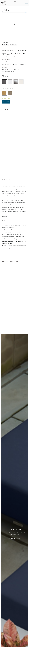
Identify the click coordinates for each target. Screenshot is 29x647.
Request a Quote (7, 7)
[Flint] (16, 82)
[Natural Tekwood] (4, 93)
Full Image (13, 44)
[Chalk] (10, 82)
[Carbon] (4, 82)
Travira (3, 50)
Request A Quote (15, 538)
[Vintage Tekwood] (10, 93)
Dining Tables (9, 50)
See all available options (6, 98)
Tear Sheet (5, 45)
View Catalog (22, 7)
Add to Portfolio (6, 101)
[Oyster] (21, 82)
